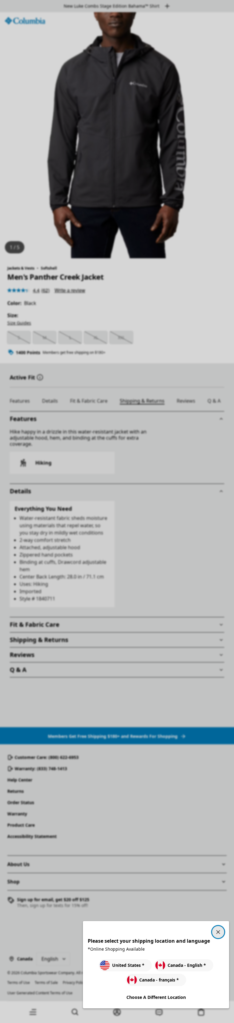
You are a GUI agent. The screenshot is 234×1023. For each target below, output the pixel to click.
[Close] (218, 932)
